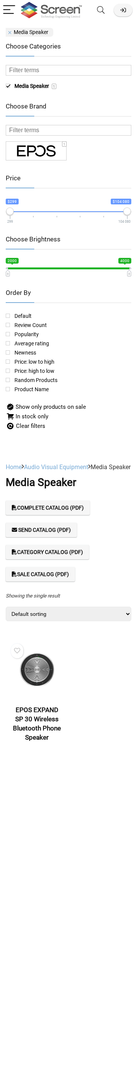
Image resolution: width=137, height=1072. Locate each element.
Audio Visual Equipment (56, 467)
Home (14, 467)
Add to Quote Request (39, 748)
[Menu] (9, 10)
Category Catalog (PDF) (50, 552)
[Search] (101, 10)
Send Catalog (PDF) (44, 530)
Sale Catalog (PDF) (43, 574)
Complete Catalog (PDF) (50, 508)
